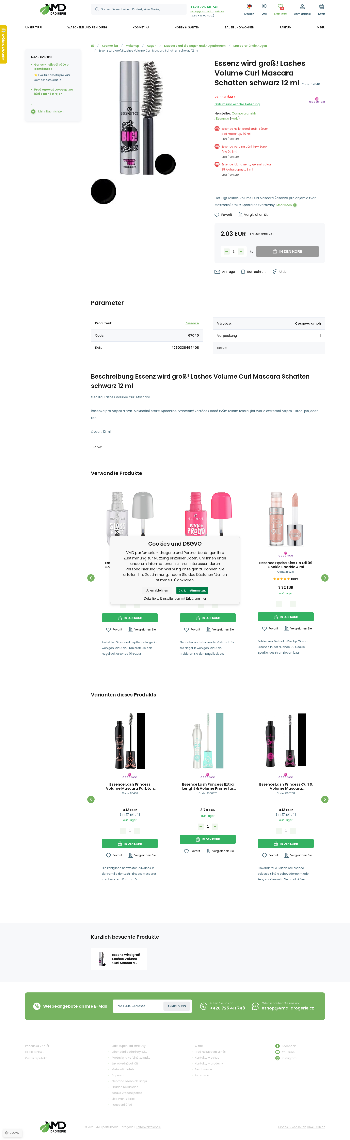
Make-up (132, 46)
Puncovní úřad (122, 1105)
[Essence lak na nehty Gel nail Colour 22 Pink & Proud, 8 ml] (208, 519)
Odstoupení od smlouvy (129, 1046)
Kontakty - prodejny (209, 1063)
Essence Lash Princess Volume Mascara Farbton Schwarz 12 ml (130, 786)
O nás (199, 1046)
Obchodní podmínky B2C (129, 1052)
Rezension (202, 1075)
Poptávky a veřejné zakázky (131, 1058)
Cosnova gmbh (244, 113)
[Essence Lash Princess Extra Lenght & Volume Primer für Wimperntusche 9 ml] (208, 741)
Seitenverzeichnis (148, 1127)
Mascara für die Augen (250, 46)
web (234, 118)
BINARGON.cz (316, 1127)
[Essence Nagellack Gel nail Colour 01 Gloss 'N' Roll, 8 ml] (130, 519)
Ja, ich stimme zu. (192, 590)
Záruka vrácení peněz (127, 1093)
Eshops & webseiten (292, 1127)
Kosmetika (110, 46)
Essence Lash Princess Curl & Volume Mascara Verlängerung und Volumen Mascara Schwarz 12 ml (286, 786)
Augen (151, 46)
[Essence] (317, 137)
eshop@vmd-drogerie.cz (207, 11)
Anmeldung (177, 1006)
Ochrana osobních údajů (129, 1081)
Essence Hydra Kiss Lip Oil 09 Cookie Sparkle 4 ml (285, 565)
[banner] (53, 11)
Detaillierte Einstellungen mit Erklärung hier (175, 598)
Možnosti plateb (123, 1069)
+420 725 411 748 (204, 7)
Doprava (118, 1075)
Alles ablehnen (157, 590)
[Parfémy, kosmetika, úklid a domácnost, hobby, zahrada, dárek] (92, 45)
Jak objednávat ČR (125, 1063)
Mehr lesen (284, 205)
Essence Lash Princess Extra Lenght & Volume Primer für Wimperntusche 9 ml (208, 786)
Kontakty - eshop (207, 1058)
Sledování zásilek (123, 1099)
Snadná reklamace (125, 1087)
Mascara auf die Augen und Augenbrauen (195, 46)
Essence (222, 118)
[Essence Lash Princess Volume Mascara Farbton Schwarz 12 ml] (130, 741)
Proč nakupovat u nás (210, 1052)
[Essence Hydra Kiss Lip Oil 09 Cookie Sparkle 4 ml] (286, 519)
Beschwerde (203, 1069)
